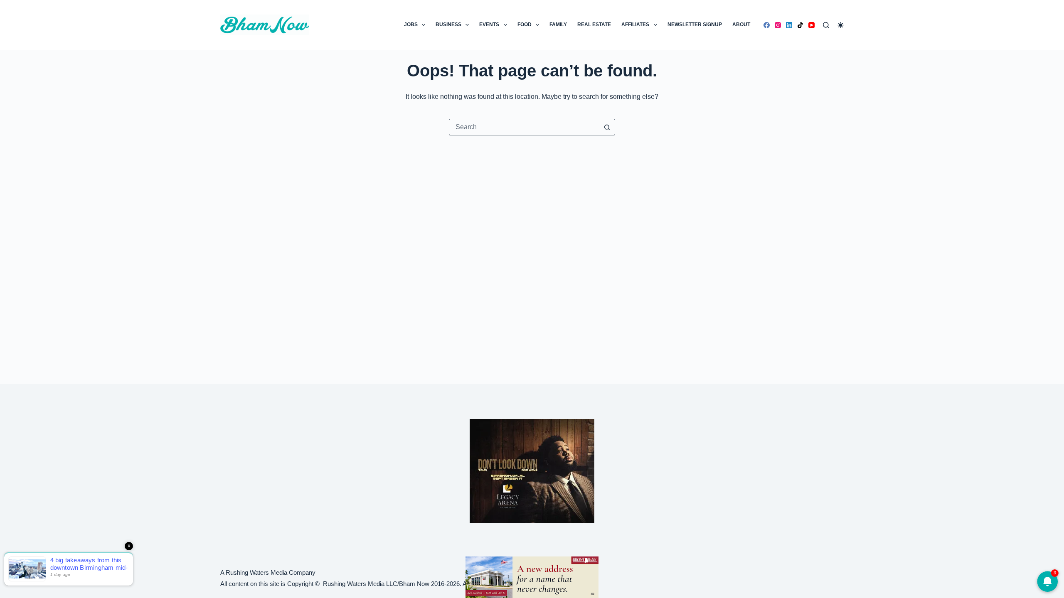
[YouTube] (811, 25)
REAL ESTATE (594, 24)
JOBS (411, 24)
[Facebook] (767, 25)
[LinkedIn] (789, 25)
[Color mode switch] (840, 25)
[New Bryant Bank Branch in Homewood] (532, 576)
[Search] (826, 25)
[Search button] (607, 127)
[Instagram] (778, 25)
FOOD (524, 24)
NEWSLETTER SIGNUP (694, 24)
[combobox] (524, 127)
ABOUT (741, 24)
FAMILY (558, 24)
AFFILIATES (635, 24)
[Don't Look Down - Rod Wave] (532, 470)
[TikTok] (800, 25)
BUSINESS (448, 24)
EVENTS (489, 24)
